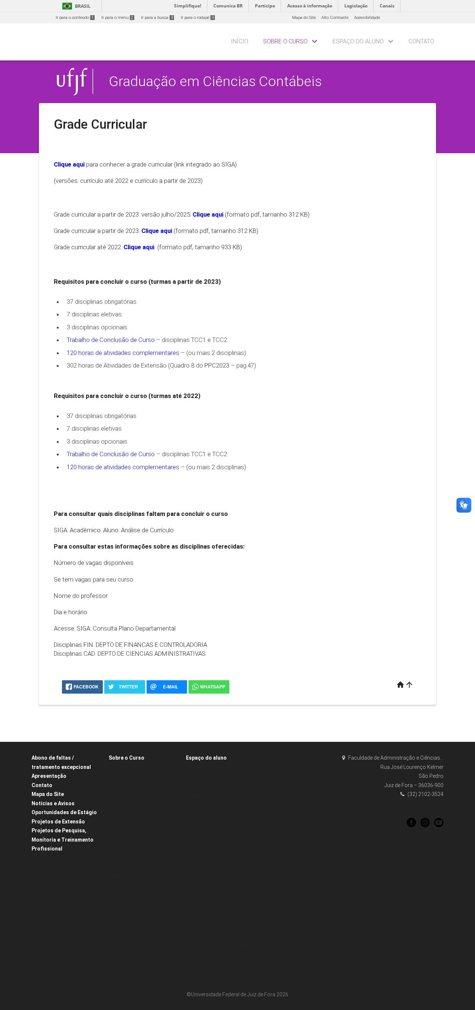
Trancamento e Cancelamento (219, 807)
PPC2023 (216, 365)
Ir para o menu (117, 17)
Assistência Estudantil (211, 816)
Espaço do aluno (358, 41)
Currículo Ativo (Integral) (135, 777)
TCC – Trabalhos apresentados (220, 777)
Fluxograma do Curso (133, 855)
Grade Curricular (128, 865)
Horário (197, 787)
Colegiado (122, 914)
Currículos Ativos (128, 767)
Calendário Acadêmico (212, 767)
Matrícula (199, 796)
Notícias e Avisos (53, 803)
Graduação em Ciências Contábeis (215, 81)
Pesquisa (199, 875)
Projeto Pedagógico (131, 836)
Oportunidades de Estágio (64, 812)
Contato (421, 41)
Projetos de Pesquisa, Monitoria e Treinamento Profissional (63, 840)
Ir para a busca (157, 17)
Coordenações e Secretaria (138, 846)
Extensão (198, 905)
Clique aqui (156, 230)
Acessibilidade (367, 17)
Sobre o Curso (285, 41)
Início (239, 41)
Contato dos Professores (135, 895)
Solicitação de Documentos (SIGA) (223, 846)
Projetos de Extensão (58, 822)
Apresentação (49, 776)
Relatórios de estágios (211, 934)
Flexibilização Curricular (213, 865)
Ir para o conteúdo (75, 17)
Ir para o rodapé (197, 17)
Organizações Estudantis (214, 836)
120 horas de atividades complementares (123, 352)
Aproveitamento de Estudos (216, 855)
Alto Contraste (334, 17)
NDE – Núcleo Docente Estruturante (146, 905)
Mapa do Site (304, 17)
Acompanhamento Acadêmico (219, 826)
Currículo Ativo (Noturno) (136, 787)
